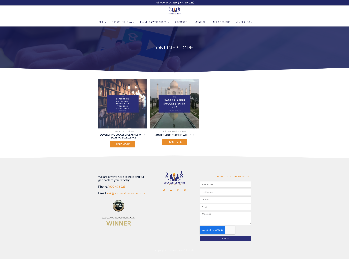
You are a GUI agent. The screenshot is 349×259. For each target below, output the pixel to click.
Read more (123, 144)
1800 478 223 (116, 186)
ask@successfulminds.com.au (127, 193)
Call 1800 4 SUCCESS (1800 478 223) (174, 2)
